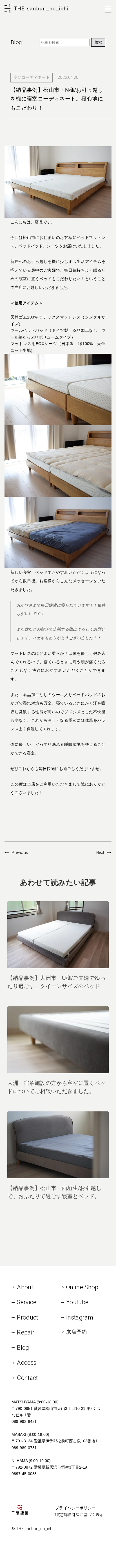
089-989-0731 (24, 1447)
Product (27, 1317)
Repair (25, 1332)
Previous (20, 852)
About (25, 1287)
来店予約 (76, 1332)
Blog (23, 1347)
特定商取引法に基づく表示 (79, 1514)
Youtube (77, 1302)
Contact (27, 1377)
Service (26, 1302)
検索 (98, 42)
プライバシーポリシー (75, 1508)
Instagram (79, 1317)
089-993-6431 (24, 1421)
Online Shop (82, 1287)
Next (100, 852)
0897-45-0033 (24, 1473)
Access (26, 1362)
